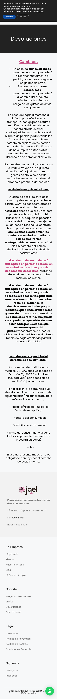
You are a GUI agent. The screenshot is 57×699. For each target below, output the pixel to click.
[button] (49, 691)
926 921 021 (18, 517)
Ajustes (23, 16)
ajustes (40, 11)
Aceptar (9, 16)
